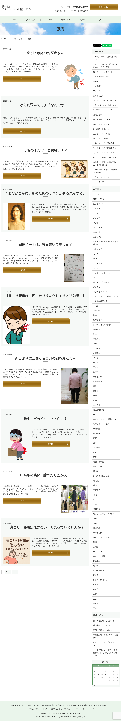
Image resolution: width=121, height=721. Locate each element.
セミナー (96, 254)
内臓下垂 (96, 353)
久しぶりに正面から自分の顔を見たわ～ (45, 358)
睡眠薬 (95, 485)
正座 (95, 438)
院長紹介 (98, 86)
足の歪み (96, 561)
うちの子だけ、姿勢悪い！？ (45, 150)
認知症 (95, 547)
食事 (95, 594)
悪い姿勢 (96, 405)
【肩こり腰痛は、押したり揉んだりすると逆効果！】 (45, 296)
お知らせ (96, 232)
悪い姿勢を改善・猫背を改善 (105, 105)
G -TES (96, 194)
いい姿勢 (96, 218)
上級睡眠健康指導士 (101, 301)
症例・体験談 (98, 462)
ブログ (98, 20)
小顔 (95, 396)
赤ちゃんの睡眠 (99, 556)
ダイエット (97, 263)
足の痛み (96, 566)
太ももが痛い (98, 377)
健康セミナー (98, 115)
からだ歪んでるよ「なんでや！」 (45, 105)
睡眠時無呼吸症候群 (101, 476)
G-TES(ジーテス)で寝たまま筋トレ (105, 58)
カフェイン (97, 237)
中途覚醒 (96, 311)
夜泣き (95, 372)
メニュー (48, 20)
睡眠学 (95, 471)
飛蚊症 (95, 589)
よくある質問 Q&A (101, 76)
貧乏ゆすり (97, 552)
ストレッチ (97, 249)
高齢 (95, 608)
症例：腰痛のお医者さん (47, 53)
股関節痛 (96, 509)
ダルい (95, 268)
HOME (13, 20)
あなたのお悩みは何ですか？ (104, 100)
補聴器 (95, 542)
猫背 (95, 457)
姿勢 (95, 386)
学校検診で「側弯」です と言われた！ (105, 636)
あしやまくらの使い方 (102, 138)
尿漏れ (95, 400)
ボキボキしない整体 (17, 39)
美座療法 (96, 490)
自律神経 (96, 528)
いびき (95, 223)
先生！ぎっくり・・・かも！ (45, 418)
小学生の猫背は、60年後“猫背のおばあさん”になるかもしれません (105, 653)
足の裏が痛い (98, 570)
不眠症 (95, 306)
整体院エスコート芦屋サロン (104, 419)
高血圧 (95, 604)
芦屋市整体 (97, 533)
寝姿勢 (95, 391)
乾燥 (95, 315)
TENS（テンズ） (99, 199)
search (112, 20)
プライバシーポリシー (102, 177)
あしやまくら (98, 204)
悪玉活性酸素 (98, 410)
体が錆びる (97, 320)
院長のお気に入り (100, 580)
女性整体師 (97, 381)
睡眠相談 (96, 481)
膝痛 (95, 523)
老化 (95, 495)
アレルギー (97, 213)
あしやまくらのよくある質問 (104, 157)
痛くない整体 (98, 466)
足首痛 (95, 575)
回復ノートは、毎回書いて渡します (45, 244)
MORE (22, 79)
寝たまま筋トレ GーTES (103, 120)
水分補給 (96, 448)
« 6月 (93, 686)
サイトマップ (98, 182)
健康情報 (96, 339)
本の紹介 (96, 433)
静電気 (95, 585)
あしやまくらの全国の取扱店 (104, 148)
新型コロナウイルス (101, 424)
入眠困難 (96, 348)
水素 (95, 452)
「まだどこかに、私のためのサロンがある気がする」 (45, 193)
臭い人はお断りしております (104, 621)
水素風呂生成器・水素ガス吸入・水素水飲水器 (104, 163)
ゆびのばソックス (100, 292)
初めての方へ (30, 20)
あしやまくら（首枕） (102, 134)
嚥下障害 (96, 363)
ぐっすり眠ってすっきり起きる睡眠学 (105, 243)
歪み (95, 443)
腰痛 (95, 518)
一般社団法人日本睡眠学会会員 (105, 296)
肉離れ (95, 504)
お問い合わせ (104, 7)
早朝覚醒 (96, 429)
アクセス (82, 20)
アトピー (96, 208)
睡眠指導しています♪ (101, 625)
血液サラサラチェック (102, 124)
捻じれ (95, 414)
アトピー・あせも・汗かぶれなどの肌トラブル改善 (105, 65)
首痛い (95, 599)
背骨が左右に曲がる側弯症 (105, 110)
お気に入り (97, 227)
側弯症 (95, 344)
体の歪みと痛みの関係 (102, 325)
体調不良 (96, 329)
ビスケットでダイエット (103, 72)
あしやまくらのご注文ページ (104, 153)
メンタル (96, 287)
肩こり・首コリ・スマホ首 (103, 514)
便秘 (95, 334)
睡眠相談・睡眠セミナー (103, 129)
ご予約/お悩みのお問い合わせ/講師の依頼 (105, 171)
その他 (95, 259)
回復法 (95, 367)
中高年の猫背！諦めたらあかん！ (45, 475)
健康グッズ (65, 20)
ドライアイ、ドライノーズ (103, 273)
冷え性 (95, 358)
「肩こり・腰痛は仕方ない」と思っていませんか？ (45, 527)
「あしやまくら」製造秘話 (103, 143)
